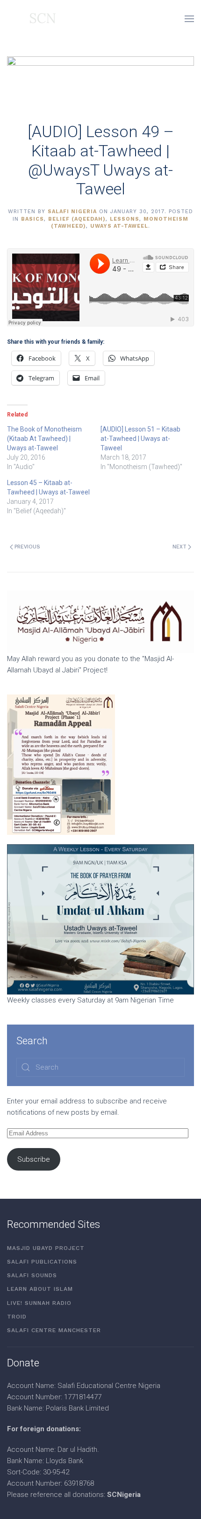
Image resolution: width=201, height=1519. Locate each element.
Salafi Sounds (32, 1275)
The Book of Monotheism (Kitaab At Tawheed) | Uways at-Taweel (44, 438)
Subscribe (33, 1159)
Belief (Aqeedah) (77, 219)
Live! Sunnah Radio (39, 1303)
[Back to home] (31, 19)
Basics (32, 219)
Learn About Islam (40, 1289)
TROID (17, 1316)
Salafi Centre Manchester (54, 1330)
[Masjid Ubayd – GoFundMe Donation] (100, 621)
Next (179, 547)
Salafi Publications (42, 1261)
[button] (189, 19)
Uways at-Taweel (119, 226)
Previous (27, 547)
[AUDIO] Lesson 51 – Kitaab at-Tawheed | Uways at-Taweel (140, 438)
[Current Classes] (100, 919)
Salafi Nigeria (72, 211)
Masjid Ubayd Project (46, 1248)
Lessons (124, 219)
